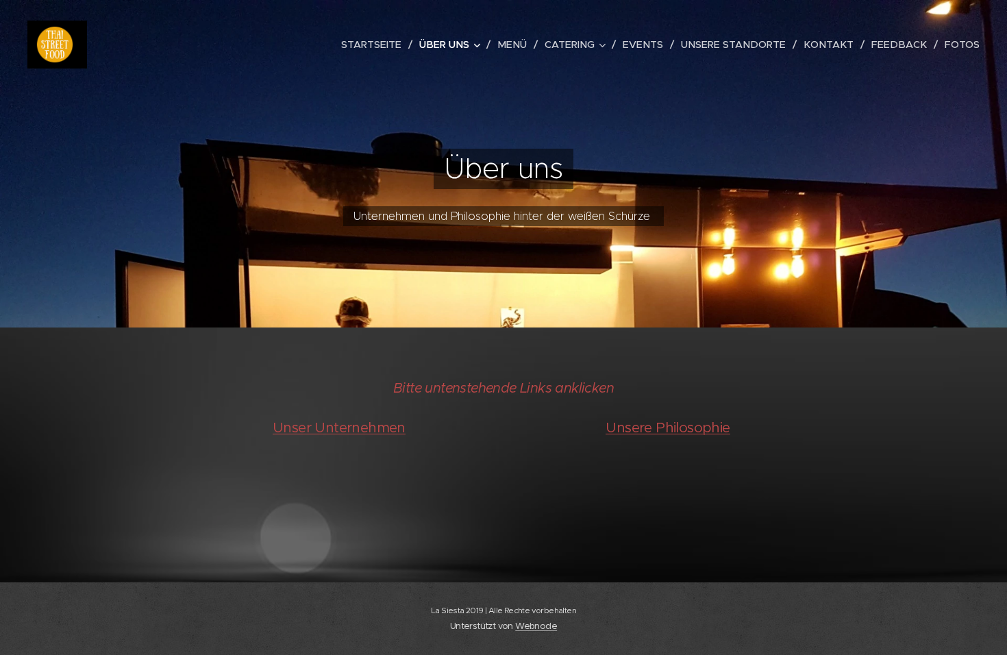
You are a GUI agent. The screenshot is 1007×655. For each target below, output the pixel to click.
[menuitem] (375, 44)
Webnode (536, 626)
